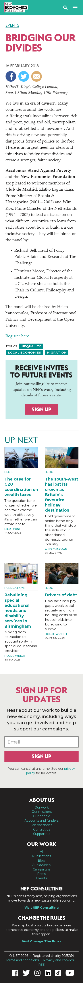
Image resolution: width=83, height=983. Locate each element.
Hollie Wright (15, 655)
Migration (57, 352)
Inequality (31, 346)
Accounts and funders (41, 821)
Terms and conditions (22, 960)
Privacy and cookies (58, 960)
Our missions (42, 812)
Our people (41, 816)
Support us (41, 834)
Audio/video (41, 865)
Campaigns (41, 869)
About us (41, 800)
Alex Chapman (56, 549)
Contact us (41, 829)
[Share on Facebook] (11, 76)
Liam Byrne (12, 529)
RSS (41, 965)
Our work (42, 807)
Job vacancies (41, 825)
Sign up (41, 409)
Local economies (24, 352)
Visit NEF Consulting (42, 908)
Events (12, 25)
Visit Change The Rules (41, 941)
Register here (17, 336)
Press (41, 874)
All (41, 852)
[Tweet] (24, 76)
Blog (8, 472)
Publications (14, 587)
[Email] (37, 76)
